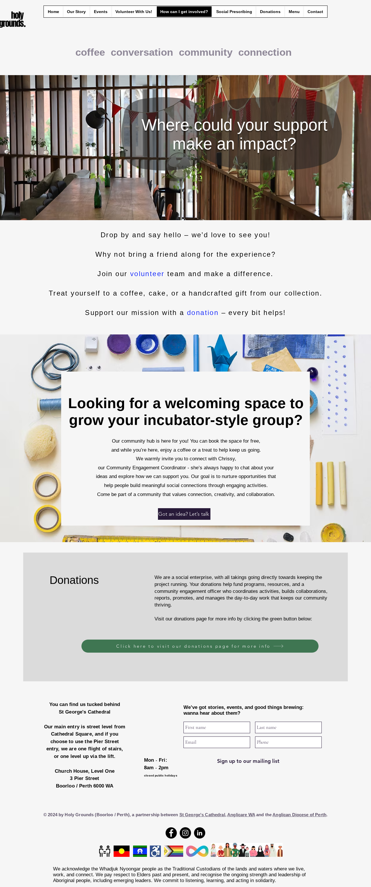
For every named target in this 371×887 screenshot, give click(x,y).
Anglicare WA (241, 814)
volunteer (148, 274)
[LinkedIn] (199, 833)
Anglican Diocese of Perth (299, 814)
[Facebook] (171, 833)
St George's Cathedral (202, 814)
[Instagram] (185, 833)
